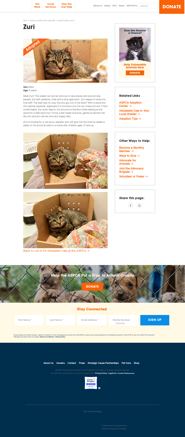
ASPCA (93, 355)
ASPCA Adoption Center (42, 21)
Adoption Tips (128, 119)
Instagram (99, 396)
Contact (72, 363)
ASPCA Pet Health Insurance (114, 419)
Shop (136, 363)
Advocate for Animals (127, 162)
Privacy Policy (60, 337)
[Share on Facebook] (130, 205)
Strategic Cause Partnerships (103, 363)
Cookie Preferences (126, 373)
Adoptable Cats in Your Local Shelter (134, 112)
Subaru (70, 419)
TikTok (105, 396)
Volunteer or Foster (131, 176)
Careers (60, 363)
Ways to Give (127, 156)
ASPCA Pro (132, 5)
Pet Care (126, 363)
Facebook (79, 396)
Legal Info (112, 373)
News (121, 5)
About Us (97, 5)
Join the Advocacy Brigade (131, 170)
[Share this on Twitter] (139, 205)
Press (82, 363)
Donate (172, 7)
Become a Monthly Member (131, 149)
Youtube (92, 396)
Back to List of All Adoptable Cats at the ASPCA (54, 251)
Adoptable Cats (66, 21)
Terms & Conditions (47, 337)
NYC (115, 5)
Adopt (107, 5)
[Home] (16, 6)
